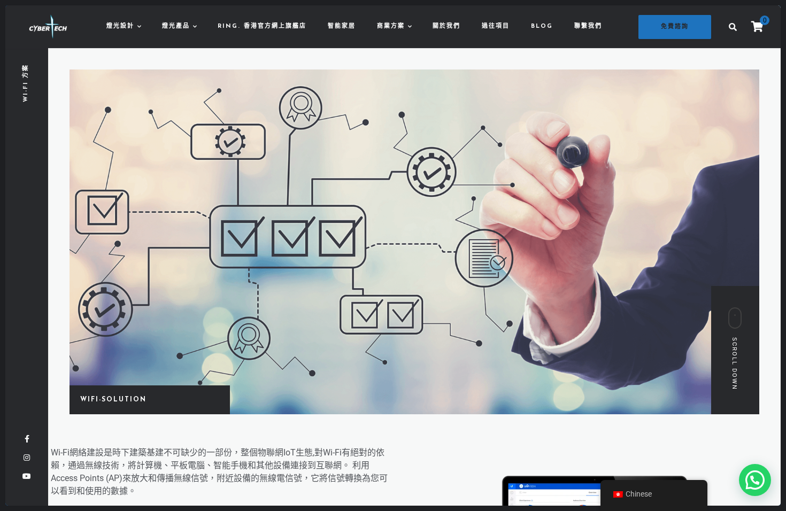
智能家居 (342, 26)
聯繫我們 (588, 26)
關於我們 (446, 26)
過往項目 (496, 26)
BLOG (542, 26)
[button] (755, 480)
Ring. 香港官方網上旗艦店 (262, 26)
